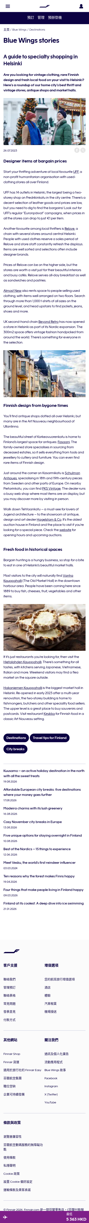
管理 (41, 18)
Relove (70, 229)
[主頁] (44, 6)
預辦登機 (55, 18)
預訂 (30, 18)
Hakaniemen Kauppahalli (22, 688)
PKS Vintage (51, 488)
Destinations (37, 29)
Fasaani (64, 442)
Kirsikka (49, 714)
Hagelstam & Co (49, 520)
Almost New (12, 291)
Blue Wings (19, 29)
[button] (7, 6)
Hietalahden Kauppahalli (22, 662)
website (65, 530)
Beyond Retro (48, 322)
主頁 (6, 29)
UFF (76, 172)
